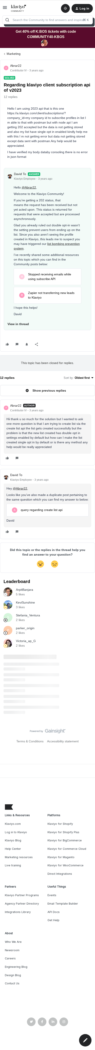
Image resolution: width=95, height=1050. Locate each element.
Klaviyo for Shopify (60, 823)
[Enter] (7, 19)
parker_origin (25, 628)
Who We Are (13, 941)
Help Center (13, 848)
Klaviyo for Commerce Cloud (67, 848)
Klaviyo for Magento (61, 857)
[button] (5, 9)
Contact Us (12, 983)
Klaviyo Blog (13, 840)
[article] (47, 432)
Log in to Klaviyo (16, 832)
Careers (10, 958)
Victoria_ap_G (26, 641)
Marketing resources (19, 857)
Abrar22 (15, 65)
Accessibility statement (63, 741)
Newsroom (12, 950)
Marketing (14, 53)
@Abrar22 (29, 187)
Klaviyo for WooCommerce (66, 865)
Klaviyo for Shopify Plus (63, 832)
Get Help (53, 920)
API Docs (54, 912)
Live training (13, 865)
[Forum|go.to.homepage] (18, 8)
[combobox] (47, 19)
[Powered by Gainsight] (47, 732)
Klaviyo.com (13, 823)
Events (52, 895)
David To (20, 174)
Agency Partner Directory (22, 903)
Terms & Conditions (30, 741)
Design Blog (13, 975)
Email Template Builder (63, 903)
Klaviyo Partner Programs (22, 895)
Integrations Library (18, 912)
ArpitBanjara (24, 589)
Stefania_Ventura (28, 615)
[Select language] (65, 8)
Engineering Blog (16, 966)
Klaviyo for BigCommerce (65, 840)
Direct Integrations (60, 873)
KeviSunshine (25, 602)
